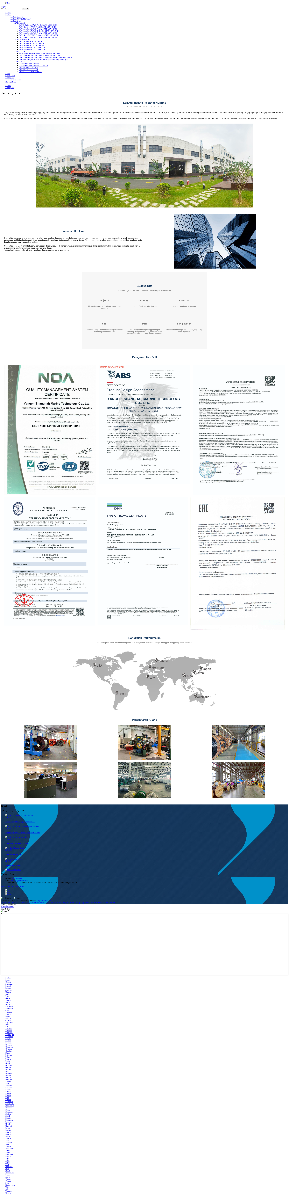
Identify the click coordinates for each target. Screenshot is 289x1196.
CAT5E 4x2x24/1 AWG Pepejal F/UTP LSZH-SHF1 (38, 25)
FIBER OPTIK (20, 51)
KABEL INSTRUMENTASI (20, 19)
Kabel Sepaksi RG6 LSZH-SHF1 (31, 41)
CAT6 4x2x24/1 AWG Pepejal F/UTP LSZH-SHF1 (37, 27)
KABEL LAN (19, 23)
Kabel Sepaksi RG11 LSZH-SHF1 (31, 43)
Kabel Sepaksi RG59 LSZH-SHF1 (31, 45)
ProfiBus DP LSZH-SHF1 (28, 70)
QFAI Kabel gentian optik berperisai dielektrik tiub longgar (40, 55)
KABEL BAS (19, 62)
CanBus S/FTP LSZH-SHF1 (29, 64)
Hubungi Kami (10, 82)
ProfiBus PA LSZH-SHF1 (28, 68)
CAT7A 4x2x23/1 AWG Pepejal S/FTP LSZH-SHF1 (38, 33)
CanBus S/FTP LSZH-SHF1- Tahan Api (33, 66)
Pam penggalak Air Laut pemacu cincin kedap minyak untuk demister (72, 903)
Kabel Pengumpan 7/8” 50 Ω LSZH (32, 49)
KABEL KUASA (16, 17)
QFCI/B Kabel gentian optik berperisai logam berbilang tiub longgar (43, 59)
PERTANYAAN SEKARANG (12, 886)
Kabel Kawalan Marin (38, 903)
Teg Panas (41, 901)
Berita (7, 74)
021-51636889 (16, 879)
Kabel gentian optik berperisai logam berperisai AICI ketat (39, 53)
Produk (8, 15)
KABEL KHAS (16, 21)
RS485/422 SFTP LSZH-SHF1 (30, 72)
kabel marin (113, 903)
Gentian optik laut (7, 903)
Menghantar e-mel (7, 907)
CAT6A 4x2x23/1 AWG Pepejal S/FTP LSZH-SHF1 (38, 29)
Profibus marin (103, 903)
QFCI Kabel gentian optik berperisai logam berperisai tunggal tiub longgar (45, 57)
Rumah (8, 13)
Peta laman (49, 901)
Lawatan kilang (15, 80)
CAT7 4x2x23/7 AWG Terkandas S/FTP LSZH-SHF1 (38, 35)
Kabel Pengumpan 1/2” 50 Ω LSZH (32, 47)
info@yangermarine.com (19, 881)
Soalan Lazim (10, 76)
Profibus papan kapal (22, 903)
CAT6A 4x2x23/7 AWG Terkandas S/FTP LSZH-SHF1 (39, 31)
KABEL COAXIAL (21, 39)
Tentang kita (9, 78)
